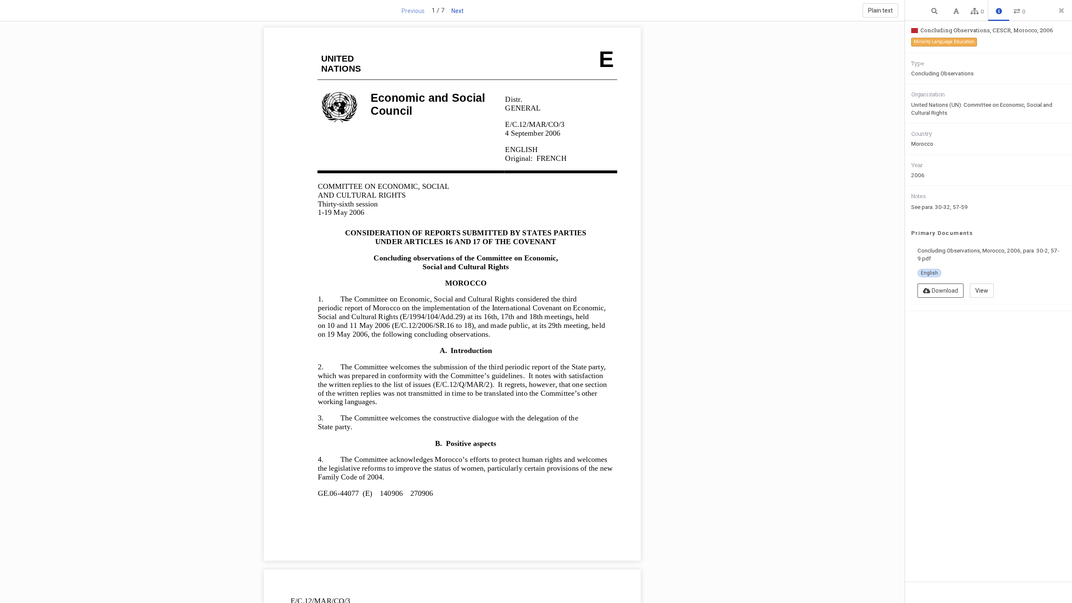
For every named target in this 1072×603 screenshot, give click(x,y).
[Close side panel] (1061, 10)
